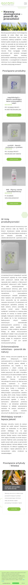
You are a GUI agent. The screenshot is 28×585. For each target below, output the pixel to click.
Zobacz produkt (14, 115)
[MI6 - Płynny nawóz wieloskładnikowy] (14, 176)
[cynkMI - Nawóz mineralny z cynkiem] (14, 132)
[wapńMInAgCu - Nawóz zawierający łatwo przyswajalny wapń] (14, 84)
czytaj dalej (14, 509)
